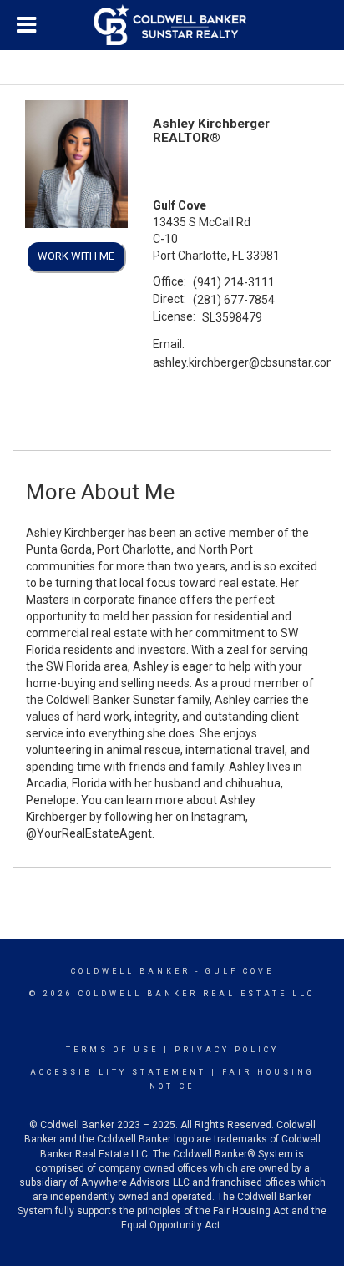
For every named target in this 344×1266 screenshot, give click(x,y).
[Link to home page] (172, 25)
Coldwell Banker (130, 971)
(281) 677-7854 (234, 299)
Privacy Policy (227, 1050)
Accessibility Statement (118, 1072)
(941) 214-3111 (234, 282)
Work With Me (76, 256)
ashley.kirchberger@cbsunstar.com (245, 362)
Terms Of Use (112, 1050)
